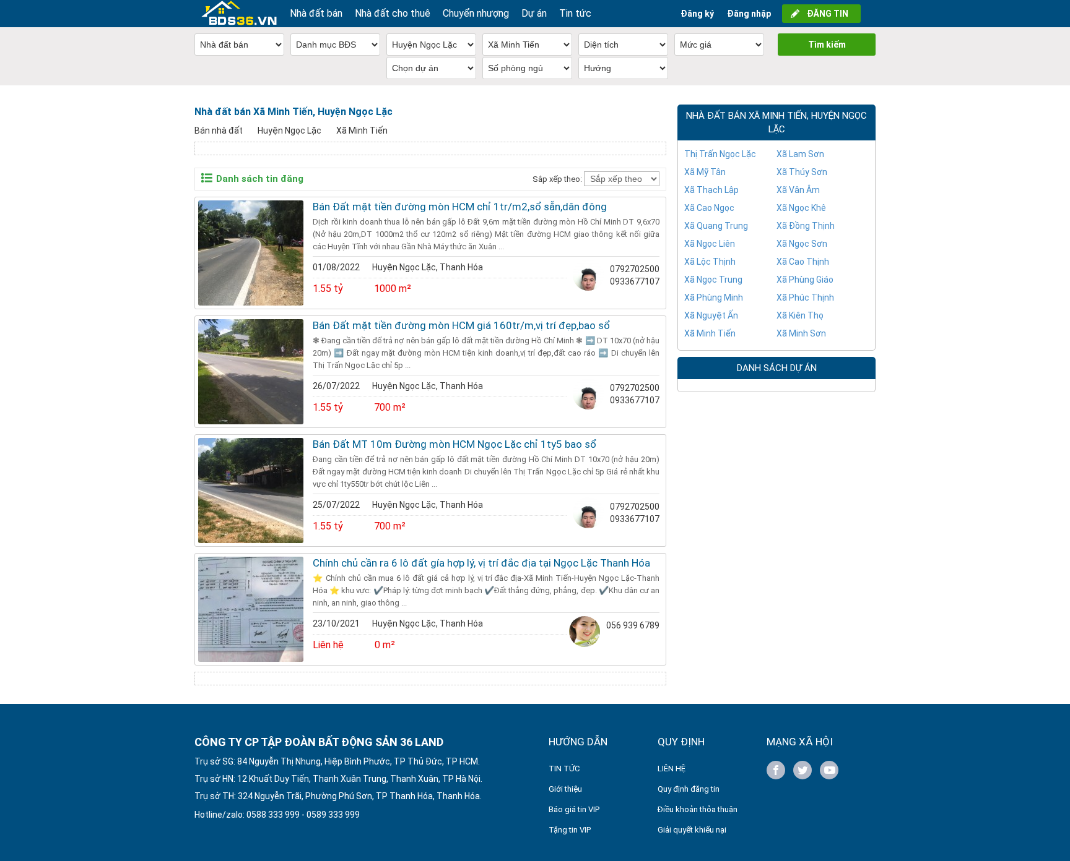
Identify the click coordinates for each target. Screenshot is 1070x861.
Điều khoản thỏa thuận (697, 809)
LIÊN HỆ (671, 768)
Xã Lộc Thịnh (710, 262)
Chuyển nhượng (476, 13)
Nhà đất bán (316, 13)
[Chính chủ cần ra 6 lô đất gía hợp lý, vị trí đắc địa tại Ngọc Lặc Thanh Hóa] (250, 609)
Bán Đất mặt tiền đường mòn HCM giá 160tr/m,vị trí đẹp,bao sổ (461, 325)
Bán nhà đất (218, 130)
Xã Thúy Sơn (801, 172)
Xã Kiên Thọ (800, 315)
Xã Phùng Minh (713, 297)
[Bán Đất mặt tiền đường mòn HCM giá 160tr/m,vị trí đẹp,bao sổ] (250, 371)
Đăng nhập (749, 14)
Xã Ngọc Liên (709, 244)
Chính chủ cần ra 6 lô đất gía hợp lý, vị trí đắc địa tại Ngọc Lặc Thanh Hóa (481, 563)
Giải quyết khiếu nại (692, 829)
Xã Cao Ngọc (709, 208)
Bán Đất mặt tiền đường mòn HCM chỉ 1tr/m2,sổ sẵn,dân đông (460, 206)
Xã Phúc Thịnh (805, 297)
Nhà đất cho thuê (392, 13)
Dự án (534, 13)
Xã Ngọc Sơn (801, 244)
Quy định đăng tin (689, 789)
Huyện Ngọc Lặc (289, 130)
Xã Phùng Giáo (804, 280)
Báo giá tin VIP (574, 809)
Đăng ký (697, 14)
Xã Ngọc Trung (713, 280)
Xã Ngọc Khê (801, 208)
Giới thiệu (565, 789)
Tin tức (575, 13)
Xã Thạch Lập (711, 190)
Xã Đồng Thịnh (805, 226)
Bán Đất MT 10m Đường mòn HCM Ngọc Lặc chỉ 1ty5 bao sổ (454, 444)
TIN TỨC (564, 768)
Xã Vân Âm (798, 190)
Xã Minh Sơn (801, 333)
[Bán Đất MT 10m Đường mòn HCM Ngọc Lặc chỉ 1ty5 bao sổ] (250, 490)
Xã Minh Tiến (362, 130)
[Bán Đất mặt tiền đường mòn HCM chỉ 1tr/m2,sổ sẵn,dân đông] (250, 253)
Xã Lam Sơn (800, 154)
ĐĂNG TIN (827, 14)
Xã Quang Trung (716, 226)
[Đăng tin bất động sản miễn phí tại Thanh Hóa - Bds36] (239, 13)
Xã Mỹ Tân (705, 172)
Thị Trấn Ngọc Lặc (720, 154)
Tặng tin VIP (570, 829)
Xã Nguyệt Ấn (711, 315)
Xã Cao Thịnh (802, 262)
